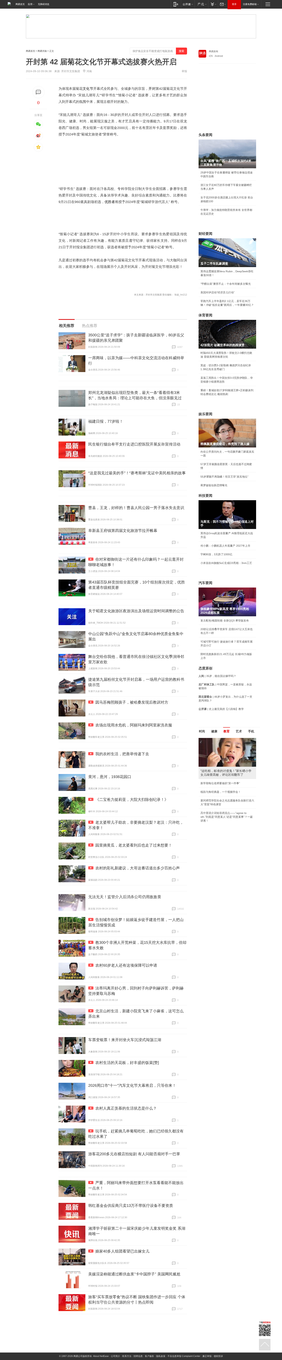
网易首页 (20, 4)
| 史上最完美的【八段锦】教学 (221, 709)
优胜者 (110, 202)
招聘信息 (138, 1356)
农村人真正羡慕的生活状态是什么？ (126, 1108)
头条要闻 (205, 135)
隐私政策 (160, 1356)
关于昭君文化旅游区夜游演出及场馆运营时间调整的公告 (136, 611)
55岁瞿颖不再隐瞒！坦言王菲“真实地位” (224, 476)
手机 (251, 731)
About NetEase (101, 1356)
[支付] (213, 4)
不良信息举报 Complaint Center (183, 1356)
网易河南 (42, 51)
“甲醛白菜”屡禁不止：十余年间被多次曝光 (225, 283)
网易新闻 (213, 51)
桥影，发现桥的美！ (212, 779)
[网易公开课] (188, 4)
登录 (234, 4)
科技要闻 (205, 496)
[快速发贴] (38, 92)
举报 (184, 71)
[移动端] (176, 4)
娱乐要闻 (205, 414)
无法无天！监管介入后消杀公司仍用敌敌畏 (124, 897)
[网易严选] (201, 4)
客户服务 (149, 1356)
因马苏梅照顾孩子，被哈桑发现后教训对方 (131, 702)
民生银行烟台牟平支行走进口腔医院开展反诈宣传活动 (134, 444)
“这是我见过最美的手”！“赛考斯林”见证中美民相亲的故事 (137, 473)
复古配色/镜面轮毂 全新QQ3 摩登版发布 (224, 620)
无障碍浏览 (43, 4)
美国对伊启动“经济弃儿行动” (217, 292)
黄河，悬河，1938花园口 (109, 777)
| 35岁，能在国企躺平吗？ (217, 676)
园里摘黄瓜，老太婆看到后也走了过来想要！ (133, 845)
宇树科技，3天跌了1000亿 (216, 554)
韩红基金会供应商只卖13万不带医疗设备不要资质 (130, 1205)
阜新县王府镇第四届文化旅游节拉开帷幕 (122, 530)
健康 (214, 731)
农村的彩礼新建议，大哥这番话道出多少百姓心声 (137, 868)
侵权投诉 (218, 1356)
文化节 (88, 89)
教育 (226, 731)
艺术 (239, 731)
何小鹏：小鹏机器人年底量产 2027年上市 (225, 545)
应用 (30, 4)
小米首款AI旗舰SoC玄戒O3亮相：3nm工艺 (226, 562)
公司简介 (115, 1356)
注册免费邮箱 (250, 4)
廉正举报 (207, 1356)
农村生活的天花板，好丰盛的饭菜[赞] (127, 1062)
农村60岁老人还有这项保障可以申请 (126, 965)
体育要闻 (205, 315)
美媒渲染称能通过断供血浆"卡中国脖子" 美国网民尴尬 (134, 1274)
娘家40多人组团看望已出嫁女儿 (122, 1251)
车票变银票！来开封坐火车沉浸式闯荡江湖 (124, 1040)
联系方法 (126, 1356)
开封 (151, 89)
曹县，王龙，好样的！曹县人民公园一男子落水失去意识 (136, 508)
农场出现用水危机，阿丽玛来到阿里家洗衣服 (133, 725)
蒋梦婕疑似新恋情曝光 (213, 485)
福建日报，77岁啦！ (105, 421)
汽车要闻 (205, 583)
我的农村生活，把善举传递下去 (122, 754)
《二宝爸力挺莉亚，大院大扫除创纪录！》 (131, 799)
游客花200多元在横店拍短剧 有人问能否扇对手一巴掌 (134, 1154)
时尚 (202, 731)
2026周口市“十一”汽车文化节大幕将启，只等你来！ (132, 1085)
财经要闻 (205, 234)
